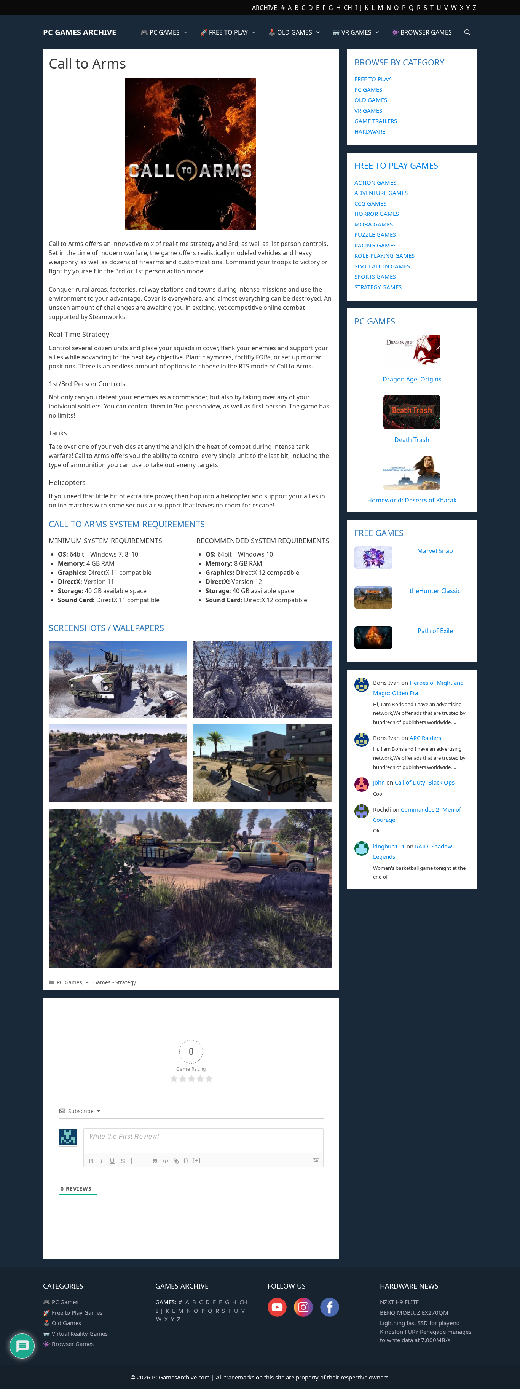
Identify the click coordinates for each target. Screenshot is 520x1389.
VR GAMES (368, 110)
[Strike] (123, 1161)
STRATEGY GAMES (378, 287)
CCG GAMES (370, 203)
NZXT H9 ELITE (399, 1302)
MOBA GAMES (373, 224)
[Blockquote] (155, 1161)
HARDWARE (369, 131)
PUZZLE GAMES (375, 234)
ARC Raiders (425, 738)
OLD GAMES (370, 100)
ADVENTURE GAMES (381, 192)
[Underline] (112, 1161)
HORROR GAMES (376, 213)
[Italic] (101, 1161)
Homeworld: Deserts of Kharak (412, 500)
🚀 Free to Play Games (72, 1312)
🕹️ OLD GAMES (290, 32)
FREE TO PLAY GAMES (396, 165)
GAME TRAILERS (375, 120)
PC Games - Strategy (110, 982)
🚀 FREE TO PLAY (224, 32)
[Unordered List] (144, 1161)
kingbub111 (389, 846)
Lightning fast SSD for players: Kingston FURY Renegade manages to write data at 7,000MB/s (425, 1331)
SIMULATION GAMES (382, 266)
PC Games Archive (79, 32)
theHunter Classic (435, 591)
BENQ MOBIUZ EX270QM (414, 1312)
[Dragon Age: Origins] (411, 364)
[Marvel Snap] (373, 565)
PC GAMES (368, 89)
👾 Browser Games (68, 1344)
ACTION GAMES (375, 182)
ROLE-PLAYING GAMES (384, 255)
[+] (197, 1160)
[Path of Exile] (373, 645)
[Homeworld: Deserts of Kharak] (411, 486)
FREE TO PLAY (372, 79)
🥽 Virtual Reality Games (75, 1333)
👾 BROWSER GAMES (421, 32)
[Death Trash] (411, 425)
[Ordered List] (133, 1161)
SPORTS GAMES (375, 276)
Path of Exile (435, 631)
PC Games (69, 982)
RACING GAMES (375, 245)
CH (348, 7)
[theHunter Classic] (373, 605)
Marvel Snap (435, 551)
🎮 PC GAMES (160, 32)
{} (186, 1160)
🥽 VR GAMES (352, 32)
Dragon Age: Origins (412, 379)
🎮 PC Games (60, 1302)
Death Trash (411, 439)
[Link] (176, 1161)
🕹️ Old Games (62, 1323)
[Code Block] (165, 1161)
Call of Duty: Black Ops (425, 782)
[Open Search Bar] (467, 32)
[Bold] (91, 1161)
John (379, 782)
